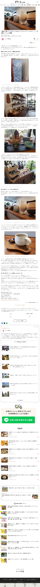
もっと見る (19, 400)
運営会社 (15, 579)
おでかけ (8, 34)
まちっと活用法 (27, 579)
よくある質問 (20, 579)
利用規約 (10, 579)
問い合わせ (6, 579)
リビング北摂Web (8, 38)
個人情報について (34, 579)
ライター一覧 (35, 326)
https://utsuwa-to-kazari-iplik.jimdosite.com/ (10, 299)
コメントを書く (21, 320)
